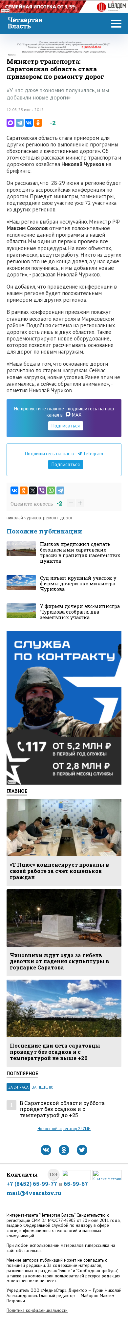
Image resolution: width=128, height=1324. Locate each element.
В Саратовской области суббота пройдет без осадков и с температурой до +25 (62, 1109)
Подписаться (66, 426)
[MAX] (10, 123)
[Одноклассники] (38, 123)
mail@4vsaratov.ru (34, 1193)
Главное (17, 791)
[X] (33, 490)
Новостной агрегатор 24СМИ (64, 1128)
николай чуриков (24, 517)
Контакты (22, 1174)
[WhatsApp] (51, 490)
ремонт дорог (58, 517)
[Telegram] (20, 123)
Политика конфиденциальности (37, 1310)
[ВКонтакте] (29, 123)
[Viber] (42, 490)
